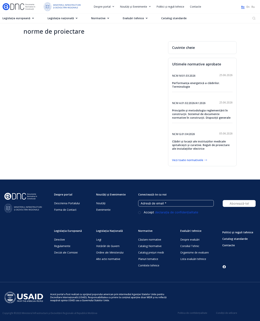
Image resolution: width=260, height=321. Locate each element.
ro (243, 6)
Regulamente (62, 246)
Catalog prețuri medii (151, 252)
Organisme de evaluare (194, 252)
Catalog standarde (174, 18)
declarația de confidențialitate (176, 212)
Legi (98, 239)
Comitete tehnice (148, 265)
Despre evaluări (189, 239)
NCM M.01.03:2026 (183, 75)
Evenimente (103, 209)
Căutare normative (149, 239)
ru (253, 6)
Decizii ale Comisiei (66, 252)
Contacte (195, 6)
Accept (170, 212)
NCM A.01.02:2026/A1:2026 (189, 103)
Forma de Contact (65, 209)
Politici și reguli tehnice (170, 6)
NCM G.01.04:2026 (183, 134)
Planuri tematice (148, 259)
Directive (59, 239)
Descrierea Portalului (67, 203)
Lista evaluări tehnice (193, 259)
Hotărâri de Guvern (108, 246)
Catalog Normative (150, 246)
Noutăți (100, 203)
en (248, 6)
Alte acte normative (108, 259)
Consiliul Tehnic (189, 246)
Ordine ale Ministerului (110, 252)
